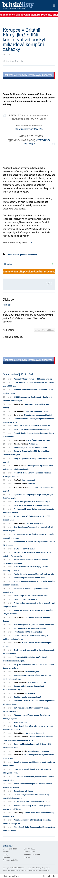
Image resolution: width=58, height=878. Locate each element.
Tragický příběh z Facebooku (25, 599)
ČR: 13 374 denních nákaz (24, 548)
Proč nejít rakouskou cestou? (37, 411)
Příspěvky (27, 857)
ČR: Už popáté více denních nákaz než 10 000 (32, 801)
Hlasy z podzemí (28, 480)
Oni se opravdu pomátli (34, 733)
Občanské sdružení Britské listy (30, 868)
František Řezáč (20, 483)
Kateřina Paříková (21, 444)
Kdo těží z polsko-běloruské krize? (27, 697)
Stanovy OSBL (29, 848)
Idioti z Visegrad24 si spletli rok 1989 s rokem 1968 (34, 624)
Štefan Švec (18, 404)
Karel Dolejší (19, 617)
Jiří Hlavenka (19, 693)
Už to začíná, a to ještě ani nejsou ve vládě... (31, 447)
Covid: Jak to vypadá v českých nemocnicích (32, 425)
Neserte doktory (20, 722)
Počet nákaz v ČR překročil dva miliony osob (31, 505)
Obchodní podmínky (10, 860)
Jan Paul (17, 480)
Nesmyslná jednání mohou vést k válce (29, 577)
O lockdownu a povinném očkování (38, 415)
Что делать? (30, 693)
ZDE (29, 242)
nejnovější (39, 330)
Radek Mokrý (19, 733)
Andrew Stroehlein (21, 487)
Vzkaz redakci (29, 851)
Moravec (31, 483)
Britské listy (23, 6)
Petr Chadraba (19, 523)
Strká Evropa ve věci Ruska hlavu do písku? (31, 595)
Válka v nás (34, 444)
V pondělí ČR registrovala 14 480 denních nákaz (33, 379)
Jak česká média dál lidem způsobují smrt (30, 628)
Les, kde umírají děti (34, 523)
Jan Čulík (17, 642)
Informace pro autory (32, 854)
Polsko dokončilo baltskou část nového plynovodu (34, 574)
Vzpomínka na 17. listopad (38, 751)
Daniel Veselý (19, 411)
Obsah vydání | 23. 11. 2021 (19, 374)
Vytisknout (11, 264)
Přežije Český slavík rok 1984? (38, 440)
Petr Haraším (19, 671)
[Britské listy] (29, 75)
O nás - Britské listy (10, 848)
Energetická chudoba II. (37, 682)
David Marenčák (20, 682)
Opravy (5, 854)
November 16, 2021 (36, 142)
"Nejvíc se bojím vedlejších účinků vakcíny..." (32, 501)
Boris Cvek (18, 415)
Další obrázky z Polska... (23, 791)
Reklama (6, 857)
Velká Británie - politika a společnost (22, 254)
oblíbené (50, 330)
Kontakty (6, 851)
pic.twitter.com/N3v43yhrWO (29, 129)
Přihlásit (7, 304)
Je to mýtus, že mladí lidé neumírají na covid (31, 429)
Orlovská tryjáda (32, 671)
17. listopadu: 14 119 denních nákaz (28, 632)
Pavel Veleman (19, 465)
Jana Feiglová (19, 440)
